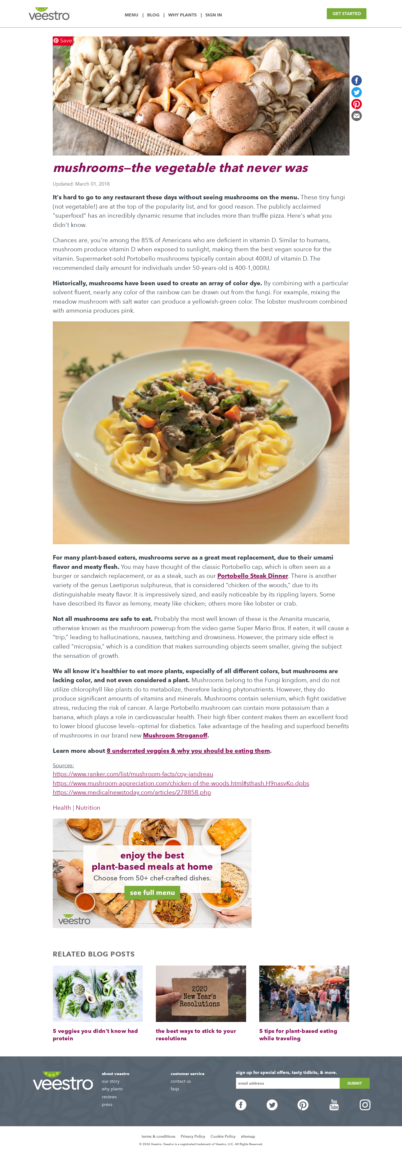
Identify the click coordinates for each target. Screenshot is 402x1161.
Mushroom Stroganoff (175, 735)
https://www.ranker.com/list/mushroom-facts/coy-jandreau (133, 774)
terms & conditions (158, 1136)
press (107, 1104)
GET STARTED (347, 13)
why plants (112, 1088)
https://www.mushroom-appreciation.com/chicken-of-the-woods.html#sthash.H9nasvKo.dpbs (181, 783)
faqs (175, 1088)
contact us (181, 1081)
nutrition (88, 807)
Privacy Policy (193, 1136)
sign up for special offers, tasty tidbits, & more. (286, 1072)
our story (111, 1081)
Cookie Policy (223, 1136)
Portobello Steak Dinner (252, 575)
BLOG (154, 15)
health (62, 807)
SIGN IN (213, 15)
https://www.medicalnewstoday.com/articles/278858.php (132, 792)
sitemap (248, 1136)
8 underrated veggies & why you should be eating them (188, 750)
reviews (109, 1096)
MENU (132, 15)
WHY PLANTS (183, 15)
